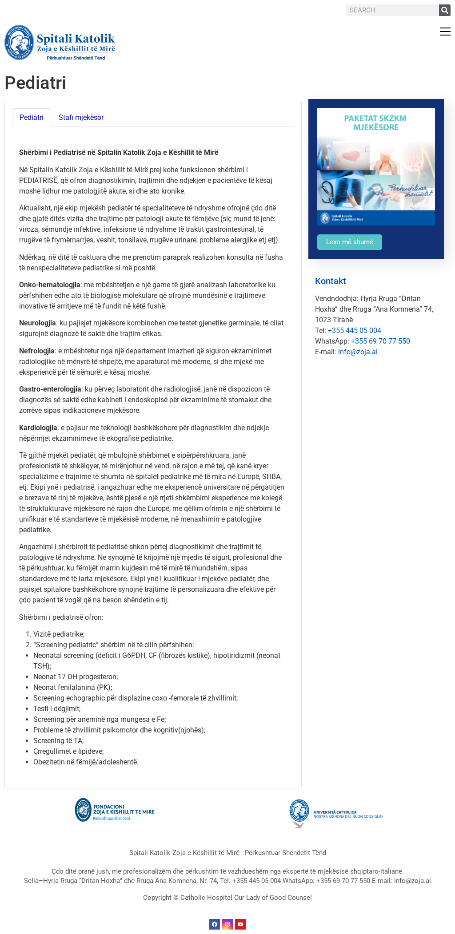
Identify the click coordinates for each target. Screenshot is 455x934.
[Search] (445, 10)
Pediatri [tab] (32, 117)
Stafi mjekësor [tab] (81, 117)
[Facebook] (214, 924)
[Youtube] (240, 924)
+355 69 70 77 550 (380, 341)
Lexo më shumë (349, 242)
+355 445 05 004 (354, 330)
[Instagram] (227, 924)
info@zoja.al (358, 352)
